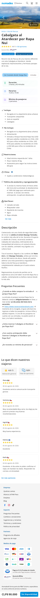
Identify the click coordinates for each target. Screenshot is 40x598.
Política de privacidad (12, 526)
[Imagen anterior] (3, 17)
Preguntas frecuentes (12, 513)
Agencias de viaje (10, 538)
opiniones (21, 46)
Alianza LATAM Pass (11, 494)
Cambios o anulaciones (12, 517)
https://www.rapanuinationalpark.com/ (19, 306)
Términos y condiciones (12, 523)
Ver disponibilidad (29, 594)
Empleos (7, 498)
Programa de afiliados (12, 535)
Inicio (4, 31)
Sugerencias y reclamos (12, 520)
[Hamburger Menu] (36, 3)
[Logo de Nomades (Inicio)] (8, 3)
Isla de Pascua (12, 31)
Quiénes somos (9, 491)
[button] (32, 3)
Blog (5, 501)
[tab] (15, 75)
